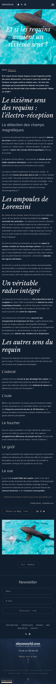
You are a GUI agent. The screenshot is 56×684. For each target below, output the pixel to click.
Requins (12, 70)
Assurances (48, 670)
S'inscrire (25, 611)
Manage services (6, 680)
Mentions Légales (14, 673)
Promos (39, 625)
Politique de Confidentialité (38, 673)
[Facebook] (40, 511)
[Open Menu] (52, 4)
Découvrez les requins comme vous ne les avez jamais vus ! (28, 497)
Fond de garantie (36, 670)
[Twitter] (44, 511)
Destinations (12, 625)
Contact (34, 628)
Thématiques (27, 625)
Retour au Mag (14, 511)
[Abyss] (9, 4)
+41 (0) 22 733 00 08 (28, 651)
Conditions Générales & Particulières (16, 670)
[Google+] (37, 511)
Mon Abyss (22, 628)
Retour (31, 565)
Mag (48, 625)
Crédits (24, 673)
